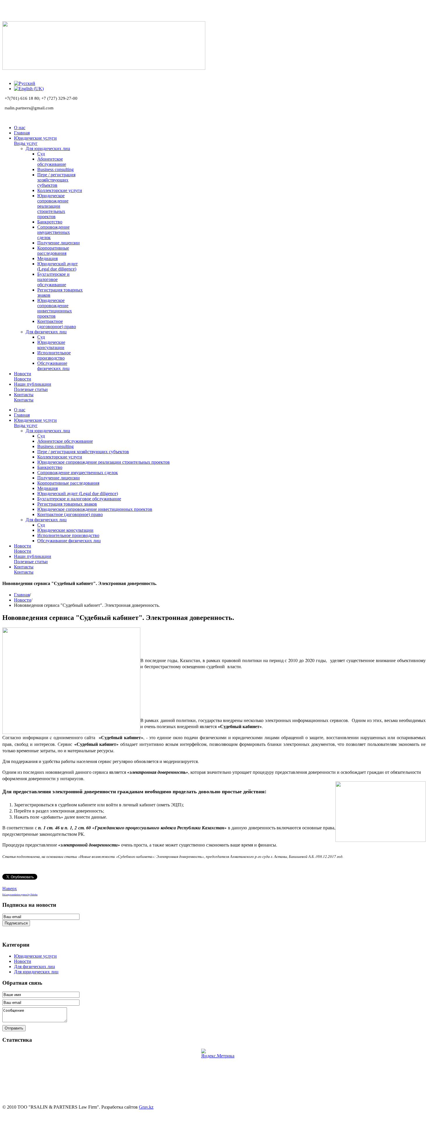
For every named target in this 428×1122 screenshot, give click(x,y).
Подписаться (16, 923)
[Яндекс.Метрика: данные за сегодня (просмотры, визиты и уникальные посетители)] (217, 1054)
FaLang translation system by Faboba (20, 894)
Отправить (14, 1028)
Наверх (9, 888)
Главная (22, 594)
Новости (22, 600)
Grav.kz (146, 1107)
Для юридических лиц (36, 971)
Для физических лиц (34, 966)
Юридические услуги (35, 956)
